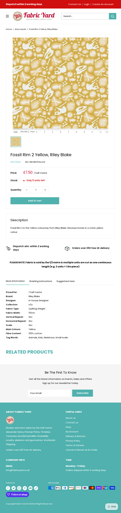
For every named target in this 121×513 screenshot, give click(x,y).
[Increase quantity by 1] (45, 190)
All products (20, 29)
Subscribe (83, 393)
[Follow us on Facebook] (8, 488)
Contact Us (74, 4)
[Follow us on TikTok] (36, 488)
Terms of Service (75, 445)
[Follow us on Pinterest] (25, 488)
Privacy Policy (73, 440)
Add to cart (35, 200)
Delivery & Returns (75, 436)
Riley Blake (15, 162)
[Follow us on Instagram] (19, 488)
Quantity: (16, 189)
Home (9, 29)
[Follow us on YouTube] (30, 488)
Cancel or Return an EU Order (81, 449)
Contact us (72, 422)
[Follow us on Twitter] (14, 488)
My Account (72, 431)
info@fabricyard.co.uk (18, 470)
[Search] (112, 16)
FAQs (68, 427)
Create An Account (103, 4)
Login (86, 4)
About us (71, 417)
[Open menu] (7, 16)
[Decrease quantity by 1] (26, 190)
